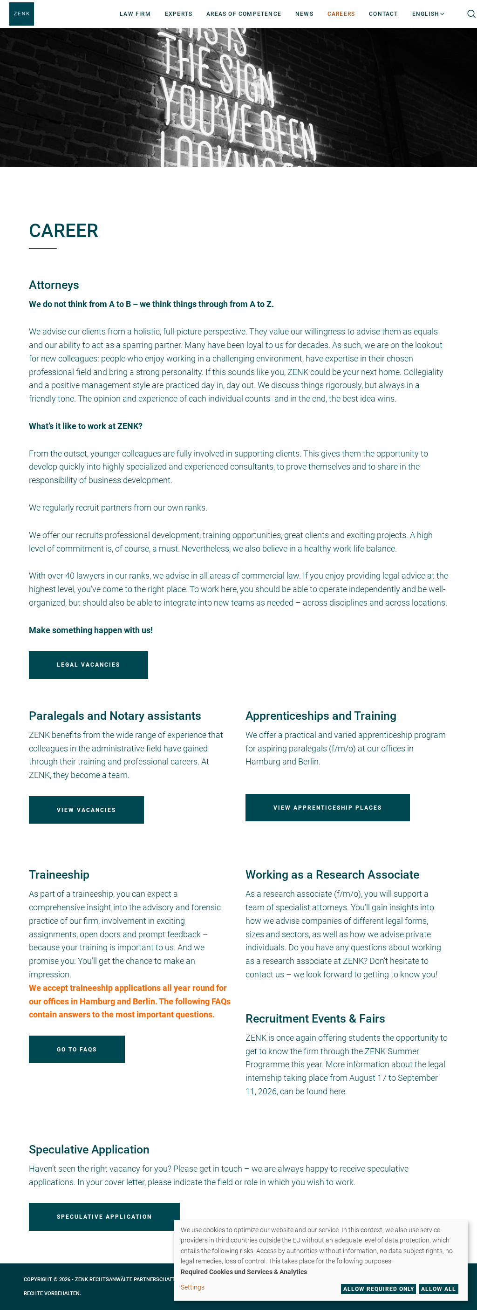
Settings (192, 1287)
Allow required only (378, 1289)
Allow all (438, 1289)
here (337, 1091)
